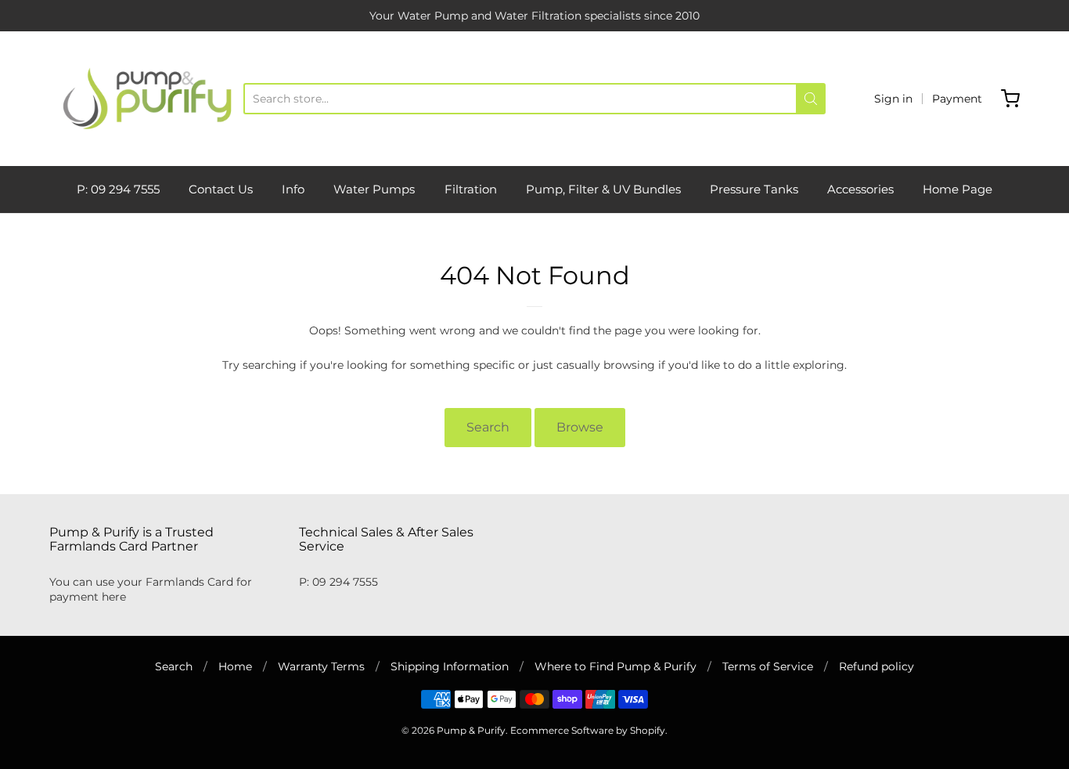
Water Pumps (374, 189)
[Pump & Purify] (146, 98)
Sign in (893, 99)
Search (487, 427)
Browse (579, 427)
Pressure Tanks (754, 189)
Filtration (471, 189)
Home (235, 666)
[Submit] (811, 98)
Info (293, 189)
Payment (957, 99)
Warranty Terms (321, 666)
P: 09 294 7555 (118, 189)
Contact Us (221, 189)
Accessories (860, 189)
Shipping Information (450, 666)
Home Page (957, 189)
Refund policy (876, 666)
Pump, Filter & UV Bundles (603, 189)
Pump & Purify (471, 730)
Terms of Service (767, 666)
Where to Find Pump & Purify (615, 666)
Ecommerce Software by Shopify (587, 730)
